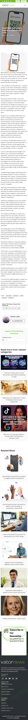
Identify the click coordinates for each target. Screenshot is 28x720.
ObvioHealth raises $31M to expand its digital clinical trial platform (14, 477)
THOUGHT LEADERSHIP (7, 689)
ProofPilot (19, 78)
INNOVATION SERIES (6, 684)
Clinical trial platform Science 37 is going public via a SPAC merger (14, 535)
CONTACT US (4, 705)
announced (24, 104)
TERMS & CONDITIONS (7, 708)
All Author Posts (17, 321)
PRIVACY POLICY (5, 710)
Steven (13, 35)
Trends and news (19, 24)
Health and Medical (8, 24)
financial (5, 22)
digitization (15, 295)
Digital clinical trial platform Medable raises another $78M (14, 563)
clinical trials (9, 295)
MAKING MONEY (5, 692)
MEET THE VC (4, 686)
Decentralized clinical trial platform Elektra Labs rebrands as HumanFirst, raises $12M (14, 506)
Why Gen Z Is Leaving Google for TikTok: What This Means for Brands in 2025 (14, 436)
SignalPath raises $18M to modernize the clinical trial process (14, 591)
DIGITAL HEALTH (5, 694)
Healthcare (4, 297)
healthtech (11, 297)
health (21, 295)
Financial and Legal (14, 22)
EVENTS (3, 700)
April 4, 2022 (5, 35)
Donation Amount (6, 337)
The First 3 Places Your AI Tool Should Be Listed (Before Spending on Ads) (14, 375)
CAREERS (3, 703)
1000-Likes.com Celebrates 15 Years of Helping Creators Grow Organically (14, 400)
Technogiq (16, 718)
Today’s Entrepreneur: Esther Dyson (14, 618)
